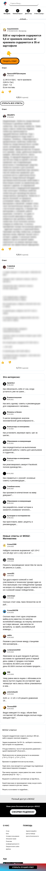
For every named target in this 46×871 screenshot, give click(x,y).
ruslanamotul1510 (13, 650)
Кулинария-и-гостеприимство (18, 516)
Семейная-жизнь (13, 486)
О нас (7, 831)
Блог (7, 833)
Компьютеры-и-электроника (18, 427)
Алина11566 (11, 544)
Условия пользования (12, 836)
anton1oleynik (12, 692)
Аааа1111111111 (13, 29)
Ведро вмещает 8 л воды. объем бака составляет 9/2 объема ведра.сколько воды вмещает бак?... (22, 715)
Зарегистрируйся (31, 831)
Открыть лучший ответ (23, 867)
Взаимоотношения (14, 397)
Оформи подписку (23, 812)
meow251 (10, 573)
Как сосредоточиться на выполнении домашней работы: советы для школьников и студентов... (22, 450)
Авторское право (11, 839)
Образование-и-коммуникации (19, 441)
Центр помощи (30, 833)
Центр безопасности (32, 836)
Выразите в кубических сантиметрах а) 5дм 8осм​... (21, 779)
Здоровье (11, 383)
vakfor (9, 635)
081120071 (11, 115)
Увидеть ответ (10, 61)
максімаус (11, 596)
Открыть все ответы (12, 103)
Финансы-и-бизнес (14, 412)
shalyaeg (10, 559)
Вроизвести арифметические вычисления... (18, 762)
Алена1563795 (12, 610)
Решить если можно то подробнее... (15, 789)
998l (8, 672)
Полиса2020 (11, 706)
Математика (22, 31)
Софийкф (11, 266)
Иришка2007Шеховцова (16, 73)
